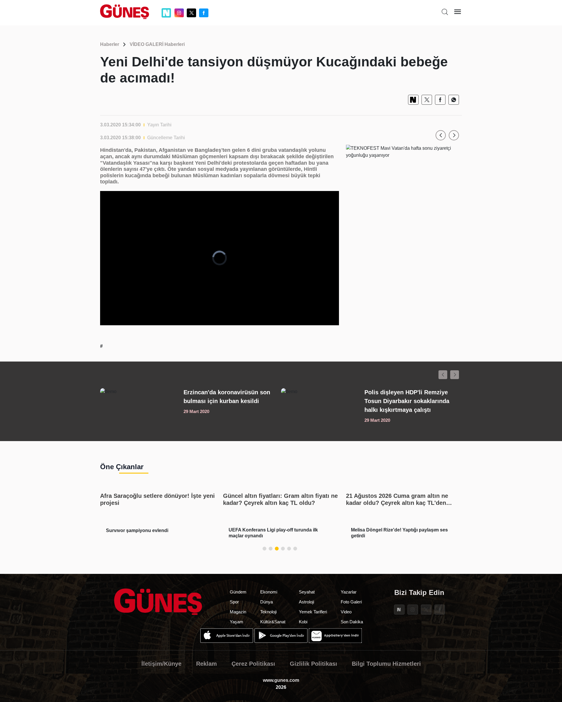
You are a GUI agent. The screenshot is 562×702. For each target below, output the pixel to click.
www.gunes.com (281, 680)
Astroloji (306, 601)
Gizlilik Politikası (313, 663)
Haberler (109, 44)
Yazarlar (349, 591)
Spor (234, 601)
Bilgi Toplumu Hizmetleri (386, 663)
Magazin (238, 611)
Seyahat (307, 591)
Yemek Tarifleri (313, 611)
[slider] (214, 320)
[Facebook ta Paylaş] (440, 99)
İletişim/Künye (161, 663)
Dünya (266, 601)
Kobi (303, 621)
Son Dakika (352, 621)
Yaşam (236, 621)
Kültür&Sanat (272, 621)
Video (346, 611)
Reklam (206, 663)
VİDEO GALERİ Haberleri (157, 44)
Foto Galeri (351, 601)
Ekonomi (268, 591)
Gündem (238, 591)
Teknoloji (268, 611)
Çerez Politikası (253, 663)
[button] (441, 135)
